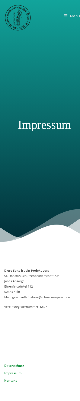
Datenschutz (14, 365)
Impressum (13, 373)
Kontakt (10, 380)
